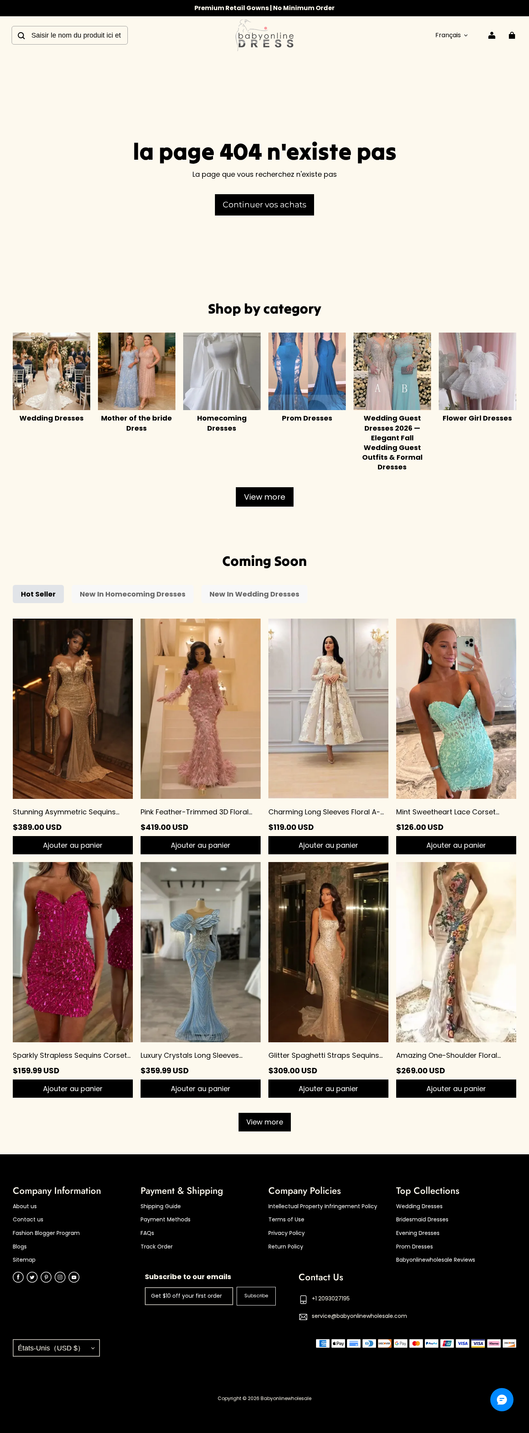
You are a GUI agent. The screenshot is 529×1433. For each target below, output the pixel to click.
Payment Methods (166, 1219)
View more (264, 496)
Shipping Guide (161, 1206)
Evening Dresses (418, 1233)
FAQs (147, 1233)
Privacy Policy (286, 1233)
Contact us (28, 1219)
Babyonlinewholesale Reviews (435, 1260)
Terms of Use (286, 1219)
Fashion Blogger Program (46, 1233)
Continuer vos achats (264, 204)
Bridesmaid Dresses (422, 1219)
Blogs (20, 1246)
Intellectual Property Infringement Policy (322, 1206)
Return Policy (285, 1246)
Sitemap (24, 1260)
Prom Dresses (414, 1246)
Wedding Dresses (419, 1206)
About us (25, 1206)
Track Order (157, 1246)
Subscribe (256, 1295)
